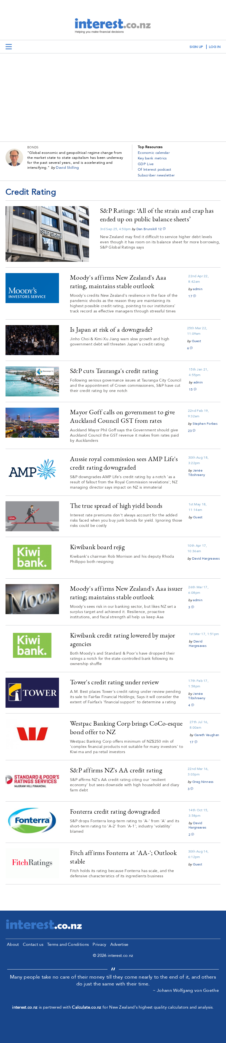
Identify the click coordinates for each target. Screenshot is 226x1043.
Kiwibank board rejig (97, 547)
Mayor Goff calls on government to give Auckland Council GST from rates (122, 416)
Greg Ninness (203, 782)
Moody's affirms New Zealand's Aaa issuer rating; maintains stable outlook (126, 592)
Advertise (119, 944)
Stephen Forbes (205, 423)
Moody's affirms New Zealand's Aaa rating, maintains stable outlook (118, 281)
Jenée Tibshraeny (196, 472)
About (13, 944)
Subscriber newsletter (156, 175)
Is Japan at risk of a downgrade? (111, 329)
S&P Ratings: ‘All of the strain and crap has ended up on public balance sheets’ (157, 214)
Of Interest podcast (154, 169)
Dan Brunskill (146, 229)
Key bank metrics (152, 158)
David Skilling (67, 167)
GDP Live (146, 164)
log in (214, 47)
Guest (196, 341)
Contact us (33, 944)
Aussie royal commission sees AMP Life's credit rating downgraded (124, 463)
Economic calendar (154, 152)
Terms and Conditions (68, 944)
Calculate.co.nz (86, 1007)
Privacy (99, 944)
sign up (196, 47)
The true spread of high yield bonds (116, 505)
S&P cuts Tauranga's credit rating (114, 370)
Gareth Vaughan (206, 735)
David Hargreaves (206, 558)
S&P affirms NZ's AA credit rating (116, 770)
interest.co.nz (24, 1007)
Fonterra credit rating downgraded (115, 811)
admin (198, 289)
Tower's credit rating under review (114, 682)
